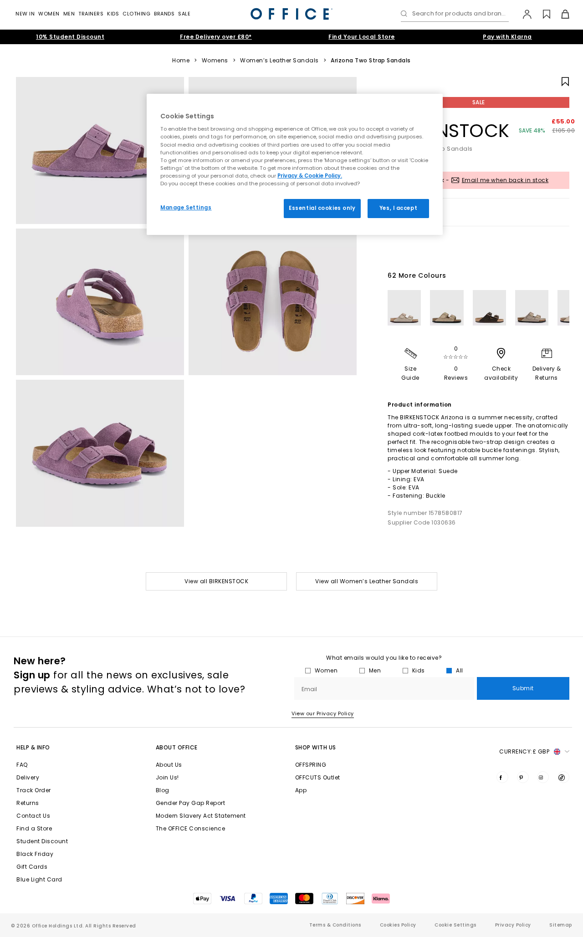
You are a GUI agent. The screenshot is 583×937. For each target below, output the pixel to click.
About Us (169, 765)
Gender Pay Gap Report (190, 803)
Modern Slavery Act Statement (201, 816)
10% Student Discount (70, 37)
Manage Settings (186, 207)
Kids (113, 13)
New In (25, 13)
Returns (27, 803)
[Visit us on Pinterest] (523, 777)
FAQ (22, 765)
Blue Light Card (39, 879)
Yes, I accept (398, 208)
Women (49, 13)
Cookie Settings (455, 925)
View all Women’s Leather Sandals (366, 581)
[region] (295, 164)
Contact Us (33, 816)
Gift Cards (31, 867)
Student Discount (42, 841)
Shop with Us (315, 747)
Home (180, 60)
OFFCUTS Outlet (317, 777)
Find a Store (34, 828)
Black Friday (34, 854)
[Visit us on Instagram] (543, 777)
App (301, 790)
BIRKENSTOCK (449, 130)
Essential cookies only (322, 208)
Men (69, 13)
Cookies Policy (398, 925)
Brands (164, 13)
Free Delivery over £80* (216, 37)
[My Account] (523, 14)
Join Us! (167, 777)
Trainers (90, 13)
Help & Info (33, 747)
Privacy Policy (513, 925)
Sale (184, 13)
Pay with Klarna (507, 37)
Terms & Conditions (335, 925)
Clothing (136, 13)
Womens (215, 60)
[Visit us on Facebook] (502, 777)
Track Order (33, 790)
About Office (177, 747)
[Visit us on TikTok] (563, 777)
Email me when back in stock (505, 180)
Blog (162, 790)
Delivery (27, 777)
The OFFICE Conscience (190, 828)
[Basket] (560, 14)
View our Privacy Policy (323, 713)
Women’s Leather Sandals (279, 60)
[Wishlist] (541, 14)
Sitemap (560, 925)
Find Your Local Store (361, 37)
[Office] (291, 14)
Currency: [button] (524, 751)
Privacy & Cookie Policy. (309, 175)
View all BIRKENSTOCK (216, 581)
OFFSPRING (311, 765)
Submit (523, 688)
